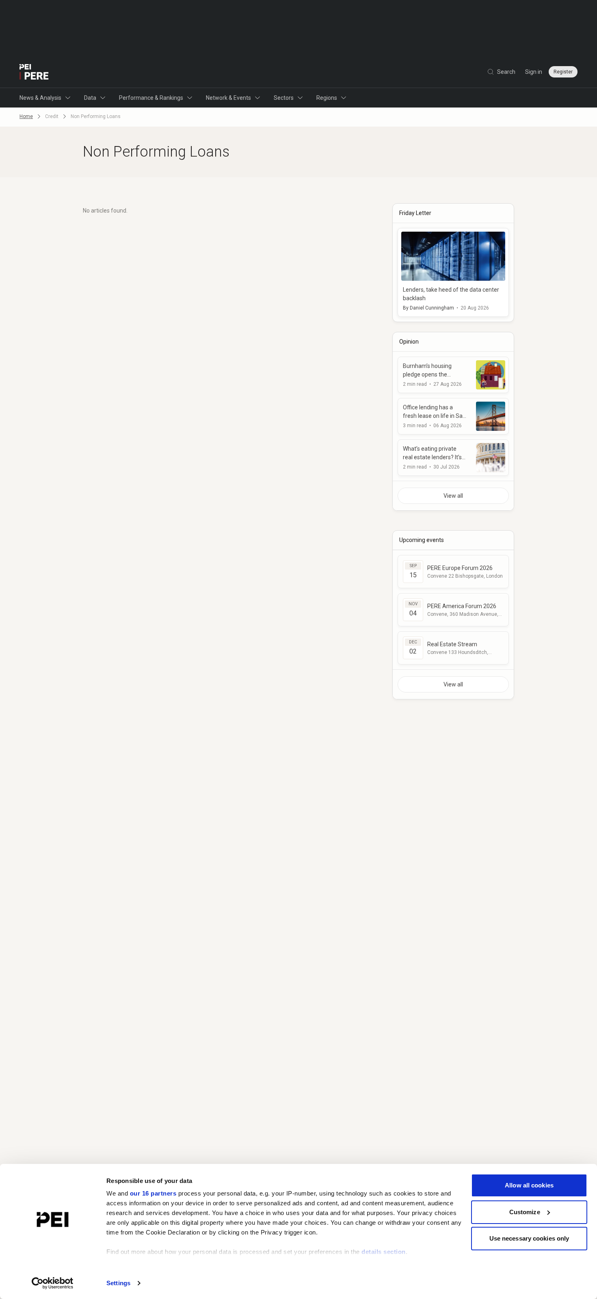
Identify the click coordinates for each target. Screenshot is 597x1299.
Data (90, 98)
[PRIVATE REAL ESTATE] (34, 72)
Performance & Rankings (151, 98)
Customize (524, 1212)
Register (563, 72)
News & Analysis (40, 98)
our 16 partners (153, 1193)
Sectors (284, 98)
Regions (326, 98)
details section (383, 1251)
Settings (118, 1283)
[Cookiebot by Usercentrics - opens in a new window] (52, 1283)
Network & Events (228, 98)
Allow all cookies (529, 1185)
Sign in (533, 72)
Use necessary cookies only (529, 1238)
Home (26, 116)
